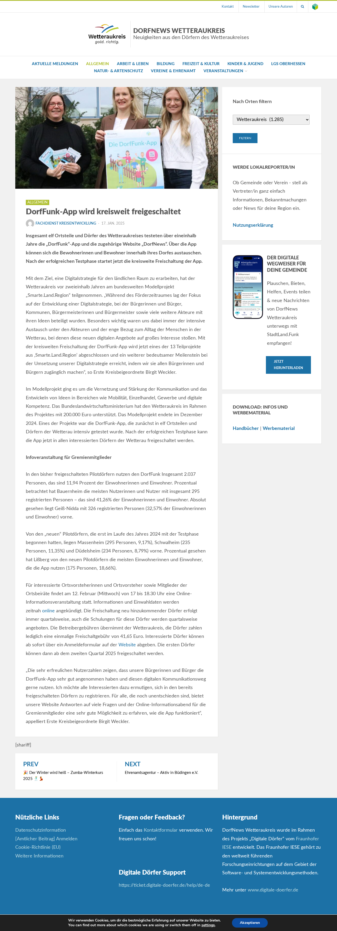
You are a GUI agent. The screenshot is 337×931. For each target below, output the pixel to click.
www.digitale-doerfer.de (273, 890)
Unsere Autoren (281, 6)
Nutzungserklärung (253, 225)
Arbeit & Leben (133, 64)
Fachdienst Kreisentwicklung (66, 223)
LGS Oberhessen (288, 64)
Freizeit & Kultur (201, 64)
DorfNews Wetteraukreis (191, 34)
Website (127, 645)
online (48, 611)
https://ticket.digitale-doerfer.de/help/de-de (165, 885)
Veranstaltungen (223, 71)
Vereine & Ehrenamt (173, 71)
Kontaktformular (161, 830)
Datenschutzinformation (40, 830)
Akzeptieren (250, 922)
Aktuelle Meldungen (55, 64)
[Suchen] (302, 6)
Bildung (166, 64)
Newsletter (251, 6)
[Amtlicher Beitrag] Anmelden (46, 839)
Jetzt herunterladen (288, 365)
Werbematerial (279, 428)
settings (208, 925)
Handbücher (246, 428)
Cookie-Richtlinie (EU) (38, 847)
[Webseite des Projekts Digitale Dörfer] (315, 6)
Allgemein (97, 64)
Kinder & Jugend (245, 64)
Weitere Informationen (39, 856)
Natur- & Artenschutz (118, 71)
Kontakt (228, 6)
